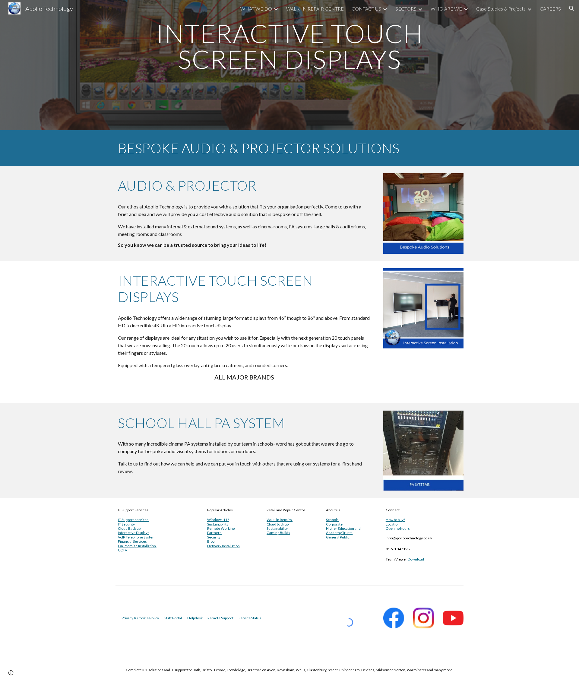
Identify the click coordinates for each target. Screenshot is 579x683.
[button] (572, 8)
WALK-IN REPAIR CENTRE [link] (315, 8)
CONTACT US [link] (366, 8)
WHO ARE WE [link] (446, 8)
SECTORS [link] (405, 8)
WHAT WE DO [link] (256, 8)
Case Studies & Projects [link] (501, 8)
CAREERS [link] (550, 8)
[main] (289, 65)
